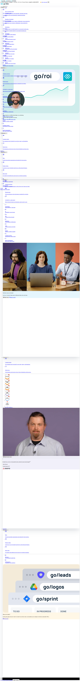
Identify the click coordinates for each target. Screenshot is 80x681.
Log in (1, 188)
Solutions (5, 179)
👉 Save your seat (43, 2)
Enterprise (5, 528)
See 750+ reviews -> (9, 407)
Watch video (6, 297)
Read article (6, 618)
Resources (5, 530)
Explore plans (12, 119)
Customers (5, 357)
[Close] (48, 2)
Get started (10, 680)
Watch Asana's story (7, 456)
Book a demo (6, 119)
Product (2, 7)
